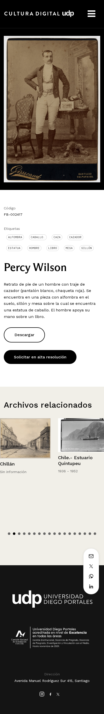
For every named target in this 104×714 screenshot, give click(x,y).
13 (69, 533)
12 (64, 533)
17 (90, 533)
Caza (57, 237)
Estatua (14, 248)
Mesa (69, 248)
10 (54, 533)
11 (59, 533)
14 (74, 533)
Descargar (24, 334)
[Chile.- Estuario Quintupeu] (32, 435)
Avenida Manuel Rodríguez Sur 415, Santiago (52, 681)
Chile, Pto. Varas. (83, 457)
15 (80, 533)
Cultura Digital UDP (39, 16)
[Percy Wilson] (52, 108)
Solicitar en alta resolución (40, 357)
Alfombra (15, 237)
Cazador (75, 237)
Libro (52, 248)
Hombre (34, 248)
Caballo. (38, 237)
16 (85, 533)
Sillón (86, 248)
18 (95, 533)
